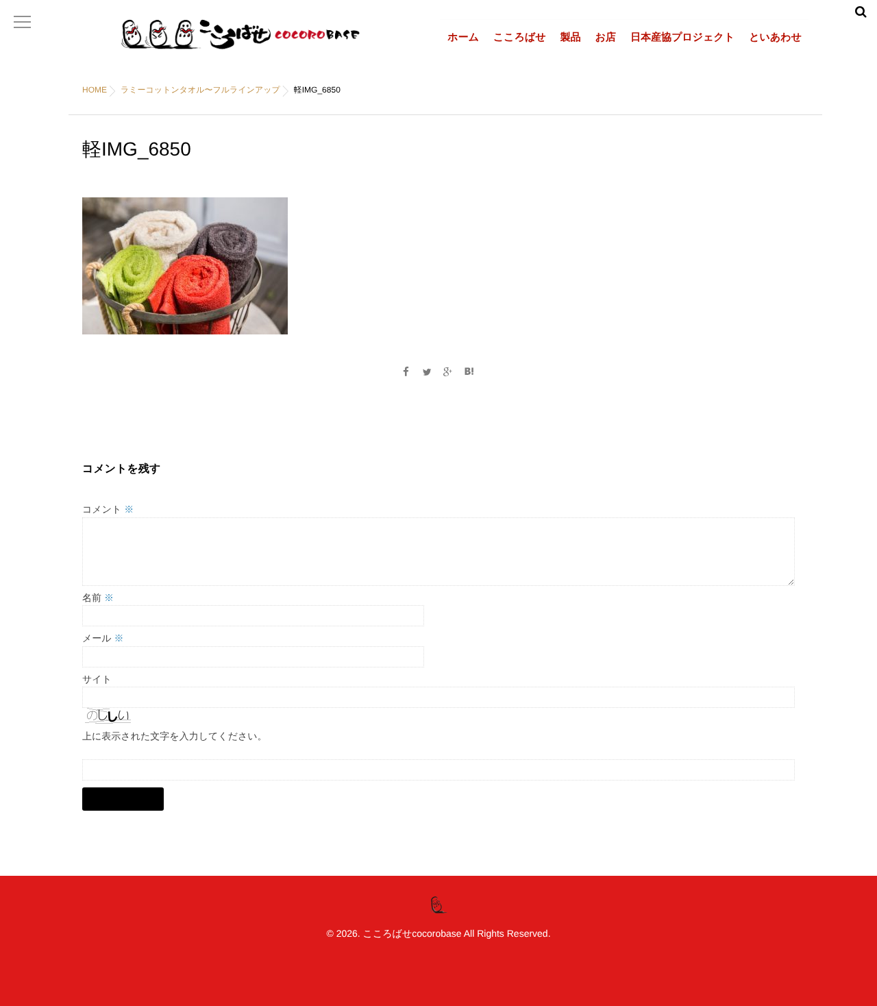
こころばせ (519, 37)
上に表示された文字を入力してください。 (174, 736)
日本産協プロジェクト (682, 37)
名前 (98, 597)
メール (103, 638)
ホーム (463, 37)
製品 (570, 37)
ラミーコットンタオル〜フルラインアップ (200, 90)
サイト (97, 679)
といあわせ (775, 37)
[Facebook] (405, 372)
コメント (108, 509)
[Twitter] (427, 372)
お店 (605, 37)
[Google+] (448, 372)
